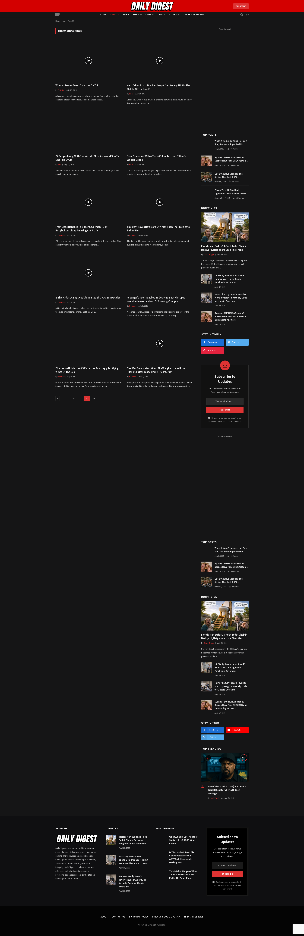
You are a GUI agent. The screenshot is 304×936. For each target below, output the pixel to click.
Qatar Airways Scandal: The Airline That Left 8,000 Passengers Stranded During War (232, 175)
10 (74, 398)
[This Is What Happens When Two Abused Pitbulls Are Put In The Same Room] (161, 874)
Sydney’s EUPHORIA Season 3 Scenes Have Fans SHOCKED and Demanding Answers (231, 159)
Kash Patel (214, 798)
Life (160, 14)
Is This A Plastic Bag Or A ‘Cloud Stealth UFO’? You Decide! (87, 298)
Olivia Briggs (209, 254)
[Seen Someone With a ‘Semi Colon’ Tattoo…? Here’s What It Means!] (160, 131)
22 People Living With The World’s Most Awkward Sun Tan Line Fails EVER (87, 158)
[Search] (242, 14)
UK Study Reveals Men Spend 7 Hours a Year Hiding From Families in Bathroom (230, 279)
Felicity (61, 90)
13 (94, 398)
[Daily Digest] (152, 6)
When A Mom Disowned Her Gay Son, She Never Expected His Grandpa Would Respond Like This (231, 142)
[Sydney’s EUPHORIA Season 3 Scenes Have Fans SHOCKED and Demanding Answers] (206, 160)
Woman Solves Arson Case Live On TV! (76, 85)
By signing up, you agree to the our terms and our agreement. (228, 885)
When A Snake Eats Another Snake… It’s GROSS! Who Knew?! (183, 840)
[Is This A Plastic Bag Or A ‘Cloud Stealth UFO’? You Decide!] (88, 272)
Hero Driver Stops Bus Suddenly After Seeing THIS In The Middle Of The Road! (158, 87)
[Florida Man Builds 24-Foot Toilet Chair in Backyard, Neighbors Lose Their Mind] (225, 227)
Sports (150, 14)
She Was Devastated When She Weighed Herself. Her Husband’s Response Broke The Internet (156, 370)
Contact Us (118, 916)
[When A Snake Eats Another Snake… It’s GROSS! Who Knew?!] (161, 840)
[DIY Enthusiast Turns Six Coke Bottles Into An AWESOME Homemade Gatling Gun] (161, 855)
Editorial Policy (138, 916)
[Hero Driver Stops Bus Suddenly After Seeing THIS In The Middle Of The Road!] (160, 60)
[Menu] (57, 14)
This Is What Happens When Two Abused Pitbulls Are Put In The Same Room (183, 875)
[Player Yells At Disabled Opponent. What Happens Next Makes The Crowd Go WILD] (206, 193)
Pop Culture (131, 14)
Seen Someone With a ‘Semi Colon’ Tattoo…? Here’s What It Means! (156, 158)
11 (80, 398)
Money (173, 14)
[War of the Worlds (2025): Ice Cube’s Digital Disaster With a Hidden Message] (225, 768)
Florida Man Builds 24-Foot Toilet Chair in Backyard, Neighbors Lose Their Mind (224, 248)
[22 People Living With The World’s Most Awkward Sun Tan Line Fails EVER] (88, 131)
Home (103, 14)
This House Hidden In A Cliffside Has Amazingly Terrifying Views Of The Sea (87, 370)
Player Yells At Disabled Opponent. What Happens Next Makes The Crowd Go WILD (230, 192)
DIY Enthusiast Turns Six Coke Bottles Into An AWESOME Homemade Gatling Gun (181, 857)
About (104, 916)
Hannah (61, 235)
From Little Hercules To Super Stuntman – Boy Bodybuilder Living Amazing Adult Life (81, 229)
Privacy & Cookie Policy (166, 916)
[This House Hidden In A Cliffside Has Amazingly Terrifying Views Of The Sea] (88, 343)
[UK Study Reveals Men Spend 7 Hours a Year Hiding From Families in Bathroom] (206, 279)
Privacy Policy (226, 421)
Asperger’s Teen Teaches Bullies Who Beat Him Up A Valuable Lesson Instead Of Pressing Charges (156, 299)
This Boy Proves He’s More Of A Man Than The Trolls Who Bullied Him (158, 229)
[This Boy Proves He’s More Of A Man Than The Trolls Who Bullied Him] (160, 202)
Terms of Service (194, 916)
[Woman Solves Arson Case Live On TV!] (88, 60)
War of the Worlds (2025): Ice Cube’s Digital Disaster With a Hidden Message (227, 790)
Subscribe (241, 6)
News (113, 14)
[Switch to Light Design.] (247, 14)
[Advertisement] (225, 78)
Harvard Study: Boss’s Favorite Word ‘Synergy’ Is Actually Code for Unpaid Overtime (231, 298)
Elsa (131, 94)
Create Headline (193, 14)
